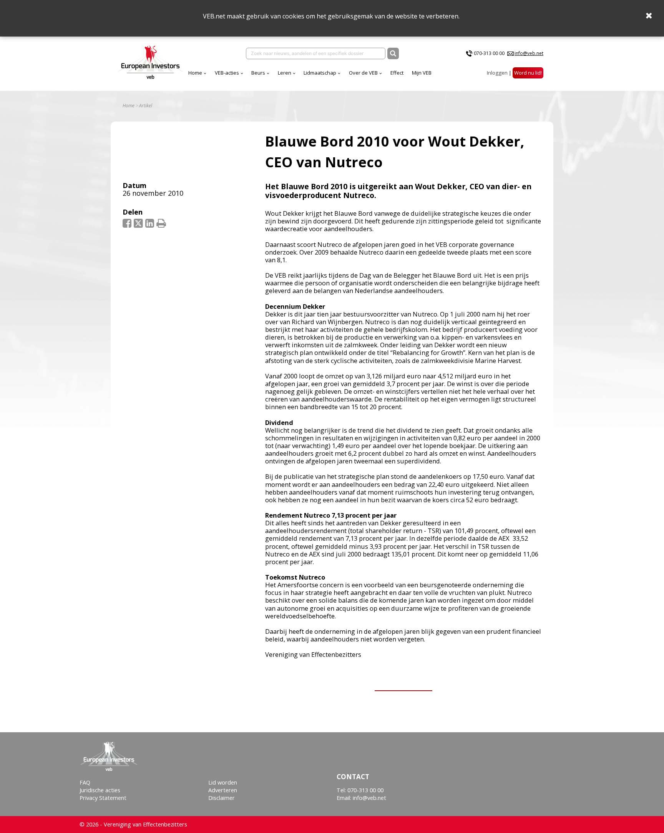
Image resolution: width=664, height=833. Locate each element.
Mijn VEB (422, 72)
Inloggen (497, 72)
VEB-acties (227, 72)
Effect (396, 72)
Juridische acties (100, 790)
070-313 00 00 (489, 53)
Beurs (258, 72)
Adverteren (222, 790)
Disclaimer (221, 797)
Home (195, 72)
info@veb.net (529, 53)
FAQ (85, 782)
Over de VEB (363, 72)
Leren (284, 72)
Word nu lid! (528, 72)
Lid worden (222, 782)
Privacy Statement (103, 797)
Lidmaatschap (320, 72)
